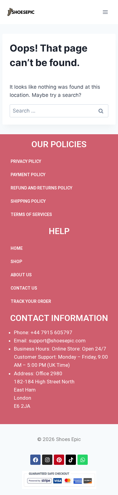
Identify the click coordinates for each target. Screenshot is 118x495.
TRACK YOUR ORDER (31, 301)
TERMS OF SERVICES (31, 214)
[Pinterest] (59, 460)
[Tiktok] (71, 460)
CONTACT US (24, 288)
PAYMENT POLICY (28, 174)
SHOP (16, 261)
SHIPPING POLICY (28, 201)
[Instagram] (47, 460)
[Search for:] (59, 111)
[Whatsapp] (82, 460)
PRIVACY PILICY (26, 161)
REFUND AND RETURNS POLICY (41, 188)
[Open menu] (105, 12)
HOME (17, 248)
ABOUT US (21, 274)
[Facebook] (35, 460)
